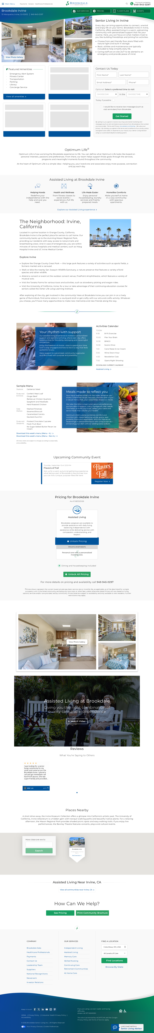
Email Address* (104, 82)
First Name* (103, 75)
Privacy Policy (33, 1015)
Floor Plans (123, 11)
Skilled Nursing (71, 961)
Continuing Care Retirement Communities (76, 967)
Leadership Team (35, 965)
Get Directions (76, 855)
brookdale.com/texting (127, 126)
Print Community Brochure (92, 913)
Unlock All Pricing (78, 574)
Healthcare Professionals (44, 4)
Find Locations (114, 960)
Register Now (101, 481)
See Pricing (60, 913)
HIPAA (23, 1015)
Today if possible (103, 100)
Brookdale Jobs (34, 948)
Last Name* (125, 75)
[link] (36, 776)
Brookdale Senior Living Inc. (38, 1023)
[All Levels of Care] (114, 953)
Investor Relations (35, 982)
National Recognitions (37, 974)
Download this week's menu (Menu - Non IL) (36, 436)
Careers (31, 4)
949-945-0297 (142, 4)
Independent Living (73, 948)
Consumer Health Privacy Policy (53, 1015)
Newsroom (32, 978)
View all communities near (76, 890)
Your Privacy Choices (34, 1026)
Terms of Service (98, 1020)
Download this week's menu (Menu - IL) (34, 433)
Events (140, 11)
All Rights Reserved (57, 1023)
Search (39, 850)
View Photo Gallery (14, 57)
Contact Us (32, 961)
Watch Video (78, 721)
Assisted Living (102, 369)
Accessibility (26, 1017)
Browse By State (114, 967)
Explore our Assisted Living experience (76, 210)
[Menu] (3, 4)
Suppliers (31, 969)
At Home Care (70, 973)
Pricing (100, 11)
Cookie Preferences (51, 1026)
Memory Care (70, 957)
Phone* (132, 82)
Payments (23, 4)
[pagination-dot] (77, 792)
